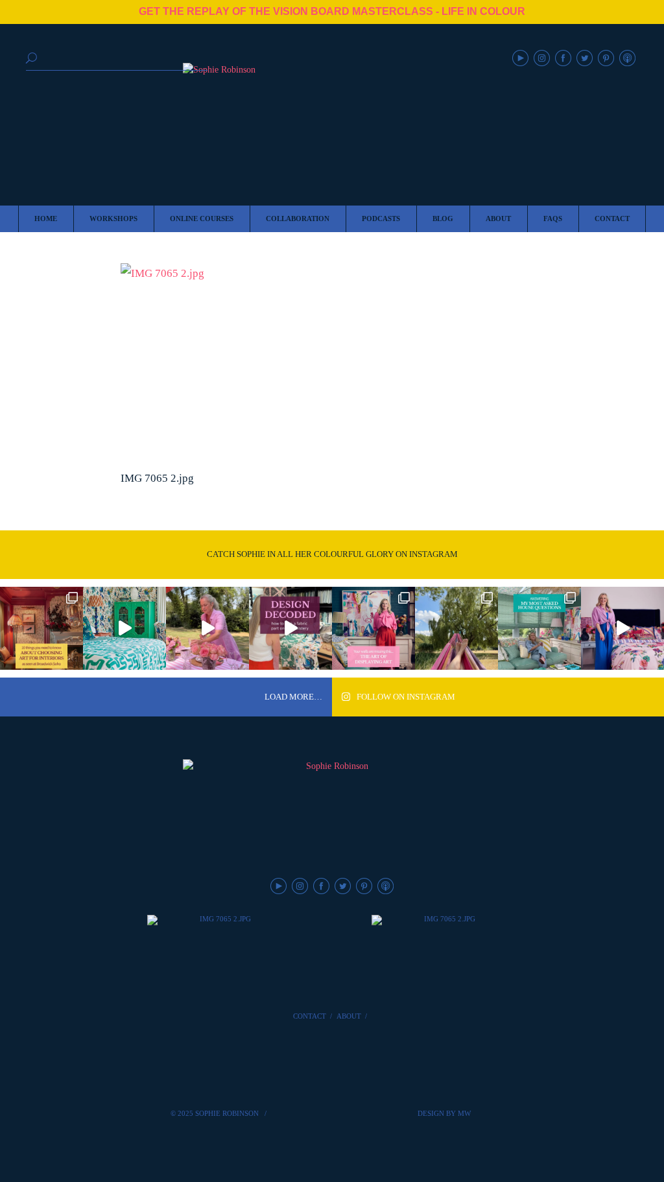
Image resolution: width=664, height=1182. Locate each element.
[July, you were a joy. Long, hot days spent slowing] (456, 628)
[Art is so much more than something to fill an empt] (373, 628)
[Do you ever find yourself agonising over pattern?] (124, 628)
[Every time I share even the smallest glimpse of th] (539, 628)
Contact (309, 1016)
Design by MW (444, 1113)
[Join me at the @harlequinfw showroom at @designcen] (290, 628)
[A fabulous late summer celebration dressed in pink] (207, 628)
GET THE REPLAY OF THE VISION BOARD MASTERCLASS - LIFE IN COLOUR (332, 11)
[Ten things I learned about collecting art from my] (41, 628)
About (349, 1016)
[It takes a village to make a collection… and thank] (622, 628)
